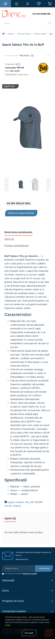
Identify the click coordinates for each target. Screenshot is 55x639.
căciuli (7, 505)
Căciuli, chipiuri (40, 34)
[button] (27, 3)
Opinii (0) (9, 239)
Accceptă (29, 633)
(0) (32, 55)
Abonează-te (44, 568)
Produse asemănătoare (16, 245)
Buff (18, 64)
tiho (27, 502)
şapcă (11, 502)
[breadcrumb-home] (3, 34)
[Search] (50, 23)
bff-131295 (36, 502)
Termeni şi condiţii (30, 574)
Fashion (11, 34)
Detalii (7, 625)
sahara (20, 502)
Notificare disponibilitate (21, 213)
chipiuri (17, 505)
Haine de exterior (24, 34)
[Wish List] (38, 3)
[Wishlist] (48, 55)
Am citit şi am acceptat (21, 574)
